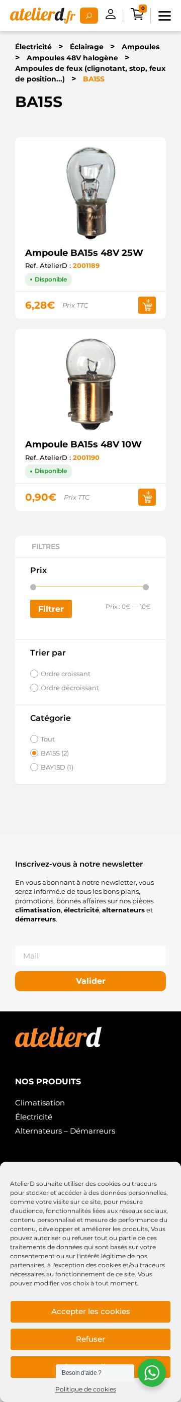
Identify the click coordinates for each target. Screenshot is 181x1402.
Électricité (33, 46)
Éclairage (87, 46)
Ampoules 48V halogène (72, 57)
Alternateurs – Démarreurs (65, 1131)
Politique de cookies (85, 1389)
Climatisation (40, 1102)
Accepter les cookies (90, 1311)
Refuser (90, 1339)
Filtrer (51, 609)
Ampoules (140, 46)
